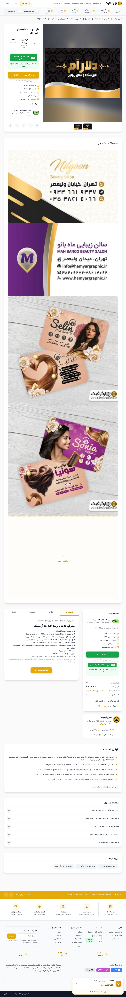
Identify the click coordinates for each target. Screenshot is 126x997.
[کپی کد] (101, 984)
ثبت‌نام (7, 3)
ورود (15, 3)
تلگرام (115, 970)
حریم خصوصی (77, 946)
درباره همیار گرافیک (115, 932)
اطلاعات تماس (117, 939)
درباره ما (88, 3)
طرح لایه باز (105, 19)
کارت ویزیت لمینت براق (42, 642)
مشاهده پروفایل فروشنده (104, 724)
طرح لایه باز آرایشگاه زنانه (86, 866)
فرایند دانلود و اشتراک (94, 932)
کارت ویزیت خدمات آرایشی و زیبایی (69, 19)
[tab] (87, 126)
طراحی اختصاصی (77, 3)
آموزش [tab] (13, 612)
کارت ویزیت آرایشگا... (23, 41)
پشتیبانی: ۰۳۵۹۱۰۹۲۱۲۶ (60, 3)
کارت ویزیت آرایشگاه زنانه (45, 19)
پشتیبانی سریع (97, 935)
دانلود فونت (97, 3)
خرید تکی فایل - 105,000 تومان (23, 75)
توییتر (88, 970)
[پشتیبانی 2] (6, 894)
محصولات (78, 935)
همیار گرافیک (117, 19)
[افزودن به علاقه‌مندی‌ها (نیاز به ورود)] (30, 125)
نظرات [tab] (50, 612)
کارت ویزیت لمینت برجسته (60, 642)
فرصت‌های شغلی (116, 935)
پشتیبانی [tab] (32, 612)
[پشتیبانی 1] (11, 894)
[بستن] (76, 983)
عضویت (11, 936)
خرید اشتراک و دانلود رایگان (24, 57)
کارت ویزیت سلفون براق (30, 645)
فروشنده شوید (95, 940)
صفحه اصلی (116, 11)
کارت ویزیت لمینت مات (67, 645)
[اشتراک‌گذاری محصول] (37, 125)
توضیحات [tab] (69, 612)
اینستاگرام (101, 970)
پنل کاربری (57, 939)
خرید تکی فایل (102, 654)
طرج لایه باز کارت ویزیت (108, 866)
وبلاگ (80, 932)
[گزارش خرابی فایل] (23, 125)
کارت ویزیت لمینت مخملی (48, 645)
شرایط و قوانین (76, 942)
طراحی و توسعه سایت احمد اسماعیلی (16, 994)
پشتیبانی (58, 942)
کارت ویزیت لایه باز (91, 19)
